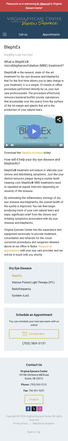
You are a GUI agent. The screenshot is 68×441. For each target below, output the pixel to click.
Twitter (34, 408)
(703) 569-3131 (38, 384)
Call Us (23, 34)
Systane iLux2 (20, 295)
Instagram (39, 408)
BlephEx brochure (32, 152)
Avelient (49, 423)
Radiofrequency (21, 289)
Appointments (51, 34)
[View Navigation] (6, 34)
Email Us (34, 399)
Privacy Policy (20, 423)
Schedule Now (36, 333)
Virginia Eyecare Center (38, 416)
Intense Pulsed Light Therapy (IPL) (33, 282)
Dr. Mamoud (43, 3)
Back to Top (34, 432)
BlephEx (17, 275)
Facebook (28, 408)
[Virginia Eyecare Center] (34, 20)
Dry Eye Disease (20, 268)
